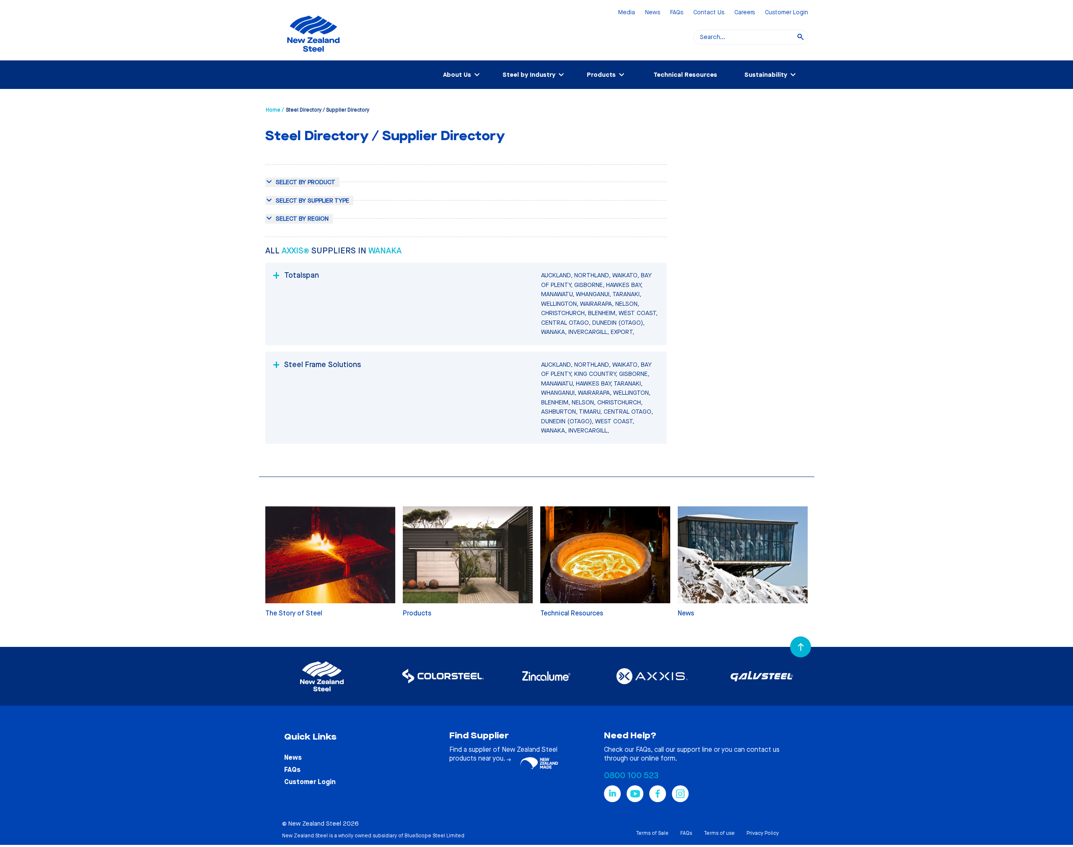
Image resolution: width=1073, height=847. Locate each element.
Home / (275, 110)
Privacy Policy (762, 833)
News (652, 12)
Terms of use (719, 833)
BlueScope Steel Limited (434, 835)
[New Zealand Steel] (313, 56)
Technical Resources (685, 74)
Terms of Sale (652, 833)
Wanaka (385, 250)
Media (626, 12)
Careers (744, 12)
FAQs (676, 12)
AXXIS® (296, 250)
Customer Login (786, 12)
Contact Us (708, 12)
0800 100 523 (631, 775)
